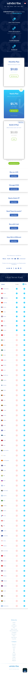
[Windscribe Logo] (14, 3)
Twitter (14, 657)
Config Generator (14, 40)
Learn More (14, 176)
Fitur (5, 6)
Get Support (14, 625)
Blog (14, 652)
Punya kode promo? (14, 163)
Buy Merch (14, 634)
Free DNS (14, 638)
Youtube (14, 654)
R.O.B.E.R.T (14, 49)
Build (14, 139)
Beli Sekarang (14, 76)
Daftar (22, 6)
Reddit (14, 655)
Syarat (14, 647)
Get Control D (14, 189)
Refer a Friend (14, 629)
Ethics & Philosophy (14, 630)
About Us (14, 644)
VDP (14, 649)
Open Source (14, 637)
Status (14, 635)
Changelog (14, 632)
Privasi (14, 645)
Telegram (14, 660)
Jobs (14, 650)
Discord (14, 658)
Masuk (18, 6)
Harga (8, 6)
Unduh (15, 6)
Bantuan (11, 6)
